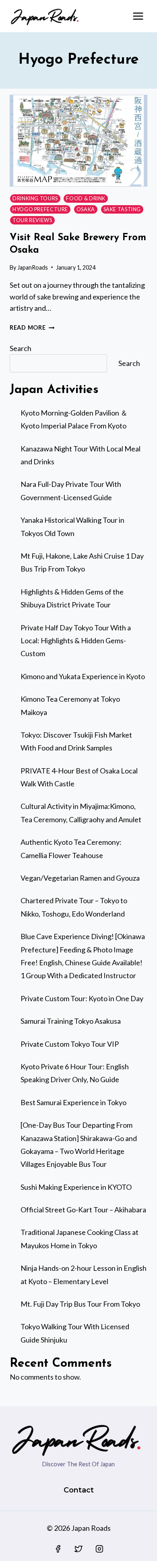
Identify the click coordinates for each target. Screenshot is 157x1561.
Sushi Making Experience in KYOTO (76, 1187)
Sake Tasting (122, 209)
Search (20, 348)
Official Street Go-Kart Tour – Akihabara (83, 1209)
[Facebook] (58, 1549)
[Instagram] (99, 1549)
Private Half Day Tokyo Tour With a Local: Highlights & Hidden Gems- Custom (76, 640)
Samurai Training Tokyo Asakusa (71, 1020)
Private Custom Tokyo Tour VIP (70, 1043)
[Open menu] (137, 16)
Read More (32, 327)
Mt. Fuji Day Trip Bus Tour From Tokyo (80, 1303)
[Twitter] (78, 1549)
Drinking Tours (35, 198)
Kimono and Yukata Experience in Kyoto (83, 676)
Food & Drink (85, 198)
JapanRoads (32, 267)
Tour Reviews (32, 220)
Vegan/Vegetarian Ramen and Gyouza (80, 877)
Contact (79, 1490)
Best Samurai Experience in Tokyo (73, 1102)
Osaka (85, 209)
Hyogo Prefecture (40, 209)
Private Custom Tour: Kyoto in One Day (82, 998)
